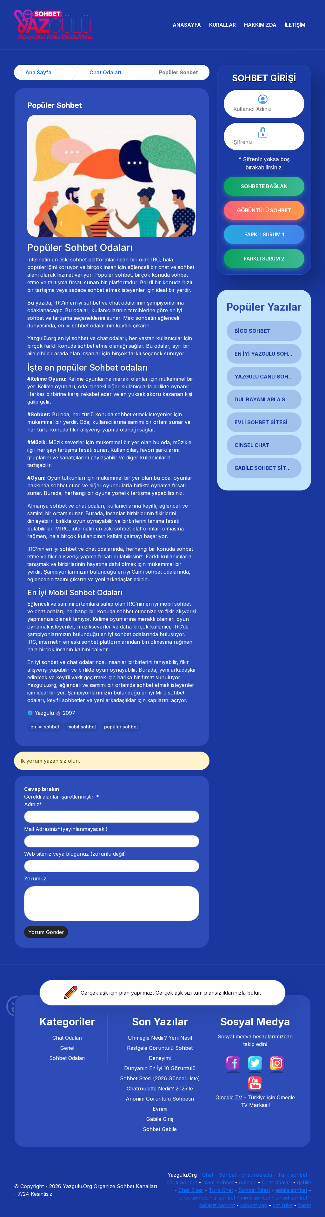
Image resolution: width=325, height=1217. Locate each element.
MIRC (62, 528)
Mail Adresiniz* (66, 829)
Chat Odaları (67, 1038)
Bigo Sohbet (253, 331)
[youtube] (255, 1083)
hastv (304, 1205)
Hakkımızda (260, 25)
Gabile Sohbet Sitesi (265, 468)
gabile (304, 1182)
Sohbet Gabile (160, 1129)
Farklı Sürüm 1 (264, 234)
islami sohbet (218, 1182)
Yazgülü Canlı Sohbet (267, 376)
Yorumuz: (36, 878)
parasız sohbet (217, 1205)
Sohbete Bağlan (264, 186)
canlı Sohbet (182, 1182)
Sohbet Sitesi (254, 1190)
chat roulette (257, 1175)
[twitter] (255, 1062)
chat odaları (111, 338)
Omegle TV (229, 1097)
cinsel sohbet (291, 1197)
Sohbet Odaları (67, 1058)
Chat (207, 1175)
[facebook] (233, 1062)
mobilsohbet (255, 1197)
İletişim (295, 25)
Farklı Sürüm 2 (264, 258)
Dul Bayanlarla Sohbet (269, 399)
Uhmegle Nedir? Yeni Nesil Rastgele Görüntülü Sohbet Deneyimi (160, 1048)
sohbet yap (253, 1205)
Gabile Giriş (159, 1119)
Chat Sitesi (190, 1190)
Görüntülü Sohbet (264, 210)
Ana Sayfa (38, 72)
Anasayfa (187, 25)
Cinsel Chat (252, 445)
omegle (247, 1182)
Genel (67, 1048)
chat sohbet (193, 1197)
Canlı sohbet (147, 572)
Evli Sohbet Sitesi (261, 422)
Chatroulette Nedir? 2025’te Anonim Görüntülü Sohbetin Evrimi (160, 1098)
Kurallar (222, 25)
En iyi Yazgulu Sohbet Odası (275, 354)
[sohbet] (53, 24)
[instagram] (277, 1062)
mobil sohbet (175, 604)
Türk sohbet (292, 1175)
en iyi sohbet (73, 325)
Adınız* (33, 804)
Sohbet (227, 1175)
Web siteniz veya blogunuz (75, 854)
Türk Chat (221, 1190)
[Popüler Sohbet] (111, 175)
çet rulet (283, 1205)
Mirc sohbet (170, 692)
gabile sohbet (291, 1190)
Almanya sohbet (47, 506)
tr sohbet (224, 1197)
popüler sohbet (121, 726)
